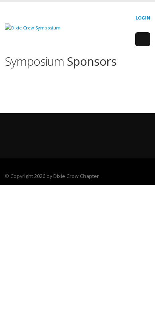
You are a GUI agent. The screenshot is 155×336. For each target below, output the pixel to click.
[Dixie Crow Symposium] (32, 27)
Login (143, 18)
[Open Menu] (142, 39)
